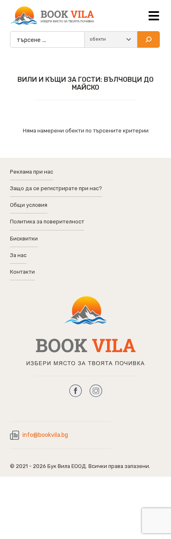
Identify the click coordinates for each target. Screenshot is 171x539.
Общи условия (28, 205)
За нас (18, 255)
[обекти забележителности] (111, 39)
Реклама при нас (31, 172)
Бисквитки (24, 238)
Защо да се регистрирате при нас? (56, 188)
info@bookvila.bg (45, 435)
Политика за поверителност (47, 221)
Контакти (22, 272)
